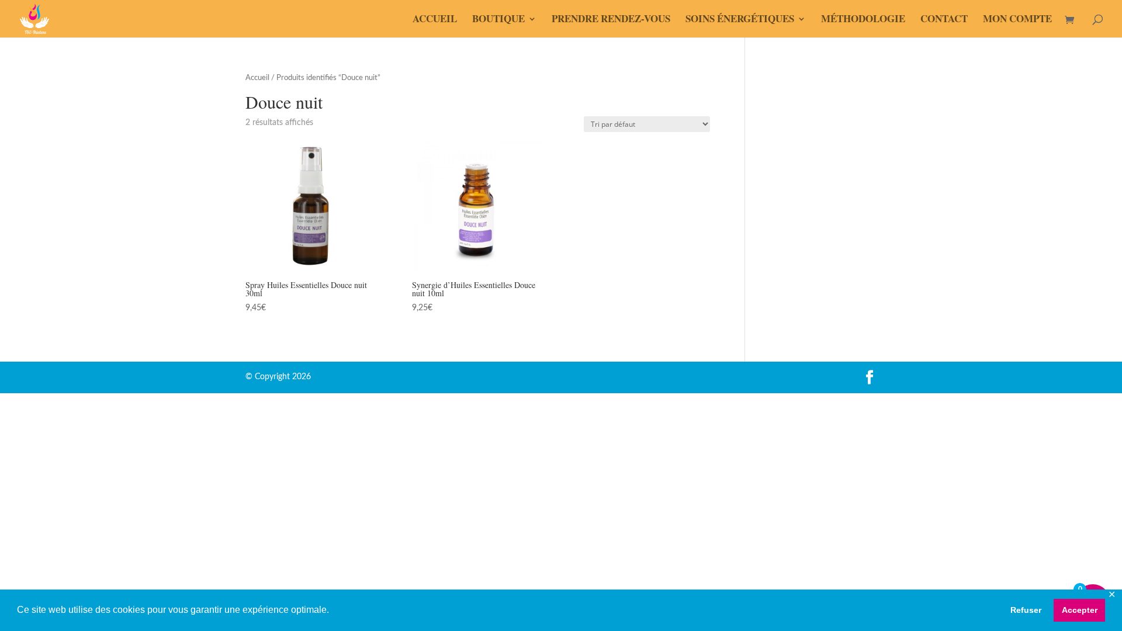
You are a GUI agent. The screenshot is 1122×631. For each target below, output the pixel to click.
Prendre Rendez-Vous (611, 20)
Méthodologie (863, 20)
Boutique (498, 20)
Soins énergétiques (739, 20)
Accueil (435, 20)
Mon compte (1017, 20)
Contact (944, 20)
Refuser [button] (1025, 610)
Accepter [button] (1079, 610)
